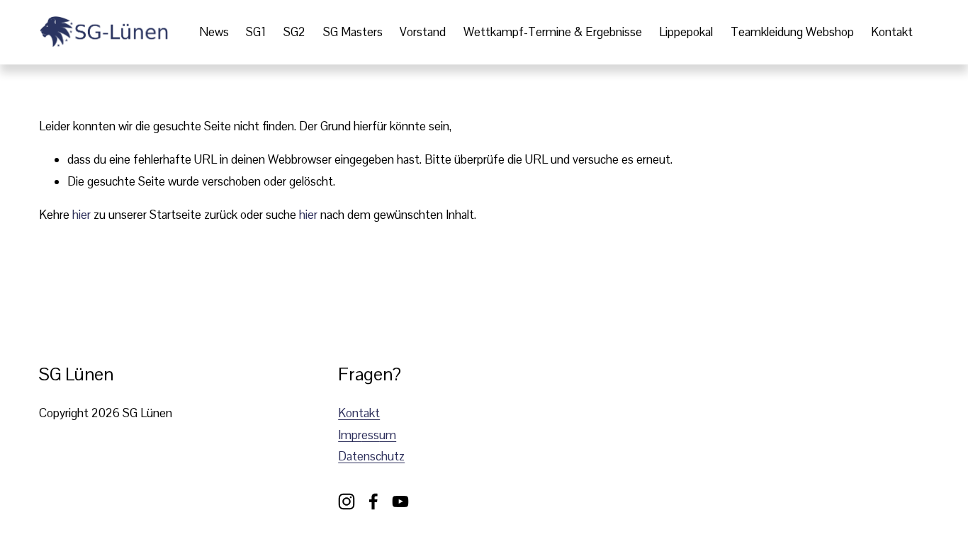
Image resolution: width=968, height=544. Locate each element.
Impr (349, 435)
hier (81, 214)
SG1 (256, 32)
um (387, 435)
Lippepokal (686, 32)
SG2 (294, 32)
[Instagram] (346, 501)
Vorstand (423, 32)
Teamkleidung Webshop (792, 32)
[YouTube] (400, 501)
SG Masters (353, 32)
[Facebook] (373, 501)
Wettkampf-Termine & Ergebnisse (552, 32)
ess (370, 435)
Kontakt (892, 32)
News (214, 32)
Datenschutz (371, 456)
